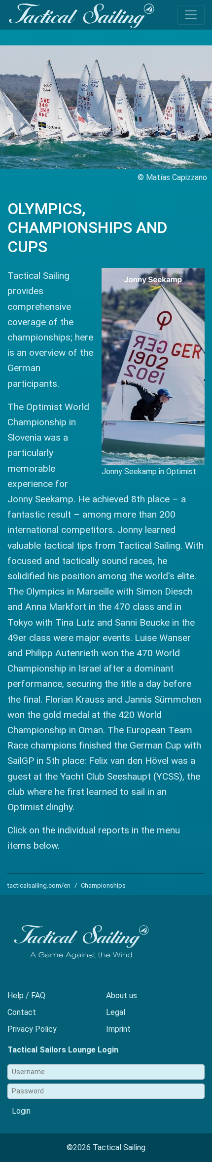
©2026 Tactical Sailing (106, 1147)
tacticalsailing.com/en (39, 885)
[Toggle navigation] (191, 15)
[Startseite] (81, 16)
